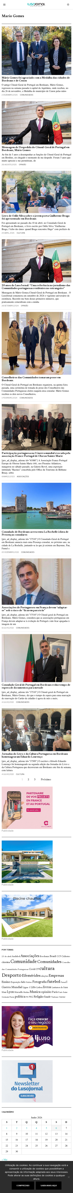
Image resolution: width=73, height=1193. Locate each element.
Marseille (18, 992)
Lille (33, 987)
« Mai (4, 1159)
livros (47, 987)
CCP (59, 957)
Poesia (12, 997)
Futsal (63, 982)
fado (23, 982)
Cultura (21, 233)
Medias (26, 992)
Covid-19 (34, 969)
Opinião (22, 165)
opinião (46, 992)
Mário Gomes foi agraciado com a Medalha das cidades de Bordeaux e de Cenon (36, 79)
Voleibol (62, 997)
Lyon (10, 992)
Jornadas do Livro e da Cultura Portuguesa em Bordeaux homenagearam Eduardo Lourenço (35, 755)
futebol (53, 982)
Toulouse (55, 997)
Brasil (53, 956)
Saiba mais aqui (49, 1185)
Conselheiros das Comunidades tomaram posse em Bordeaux (31, 379)
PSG (31, 997)
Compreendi (22, 1185)
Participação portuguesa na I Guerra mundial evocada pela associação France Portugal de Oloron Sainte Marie (36, 454)
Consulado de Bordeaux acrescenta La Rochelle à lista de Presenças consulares (35, 533)
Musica (35, 992)
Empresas (56, 976)
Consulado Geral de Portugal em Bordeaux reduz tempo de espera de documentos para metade (36, 686)
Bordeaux (44, 956)
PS (27, 997)
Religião (39, 996)
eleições (44, 976)
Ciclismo (65, 956)
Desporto (11, 975)
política (20, 996)
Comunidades (26, 95)
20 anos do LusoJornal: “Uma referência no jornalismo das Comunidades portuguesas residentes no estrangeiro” (36, 287)
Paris (55, 992)
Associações (23, 476)
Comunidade (24, 962)
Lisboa (39, 988)
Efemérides (31, 976)
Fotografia (39, 982)
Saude (47, 997)
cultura (46, 968)
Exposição (15, 982)
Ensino (6, 982)
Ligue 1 (26, 987)
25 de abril (6, 957)
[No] (68, 1177)
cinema (6, 962)
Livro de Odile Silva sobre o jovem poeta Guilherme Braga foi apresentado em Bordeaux (35, 217)
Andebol (16, 956)
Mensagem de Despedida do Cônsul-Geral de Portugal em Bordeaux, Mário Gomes (35, 149)
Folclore (29, 982)
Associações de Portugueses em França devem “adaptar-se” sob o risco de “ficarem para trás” (35, 609)
